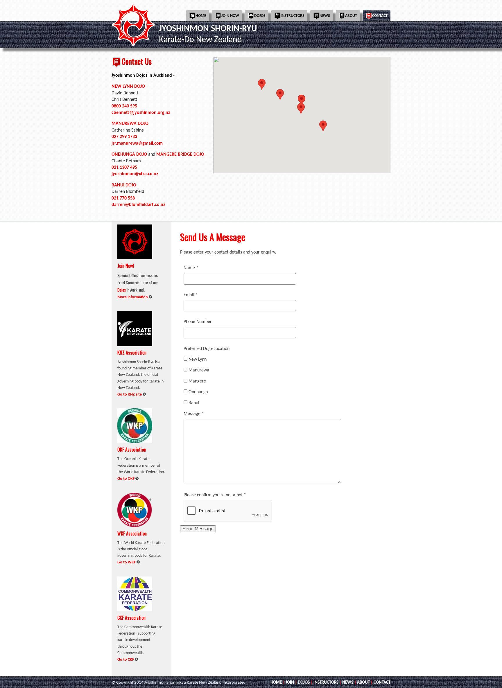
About (351, 16)
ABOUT (363, 682)
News (325, 16)
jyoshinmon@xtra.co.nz (135, 174)
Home (201, 16)
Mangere (197, 381)
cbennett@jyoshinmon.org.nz (141, 112)
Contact (380, 16)
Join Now (230, 16)
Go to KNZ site (130, 394)
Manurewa (199, 370)
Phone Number (198, 321)
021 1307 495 (124, 167)
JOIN (290, 682)
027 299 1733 (124, 136)
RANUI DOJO (124, 185)
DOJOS (304, 682)
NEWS (347, 682)
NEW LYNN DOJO (128, 86)
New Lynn (198, 359)
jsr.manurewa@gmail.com (137, 143)
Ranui (194, 403)
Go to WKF (127, 562)
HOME (276, 682)
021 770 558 (123, 198)
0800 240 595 (124, 106)
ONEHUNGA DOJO (129, 154)
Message (194, 414)
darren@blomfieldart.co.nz (138, 204)
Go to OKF (126, 479)
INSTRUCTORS (325, 682)
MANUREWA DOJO (130, 123)
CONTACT (382, 682)
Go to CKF (126, 660)
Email (191, 295)
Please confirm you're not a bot (215, 495)
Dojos (260, 16)
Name (191, 268)
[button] (280, 94)
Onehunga (198, 392)
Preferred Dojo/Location (207, 348)
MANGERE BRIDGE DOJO (180, 154)
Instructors (292, 16)
